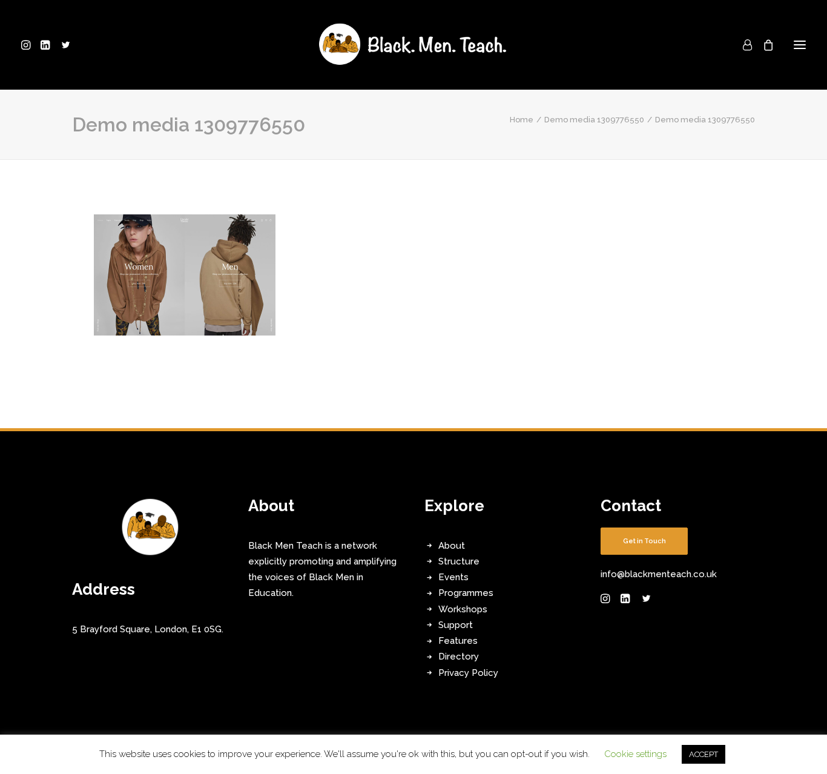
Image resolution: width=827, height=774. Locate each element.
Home (521, 119)
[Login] (742, 44)
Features (458, 640)
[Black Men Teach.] (413, 44)
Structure (458, 561)
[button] (28, 44)
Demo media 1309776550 (594, 119)
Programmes (465, 592)
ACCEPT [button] (703, 754)
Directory (458, 656)
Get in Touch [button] (644, 541)
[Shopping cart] (763, 44)
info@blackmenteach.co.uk (659, 574)
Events (453, 577)
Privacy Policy (468, 672)
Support (455, 625)
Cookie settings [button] (635, 754)
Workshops (462, 609)
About (451, 545)
